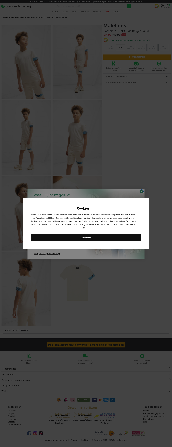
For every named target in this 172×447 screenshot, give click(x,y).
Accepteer (86, 237)
